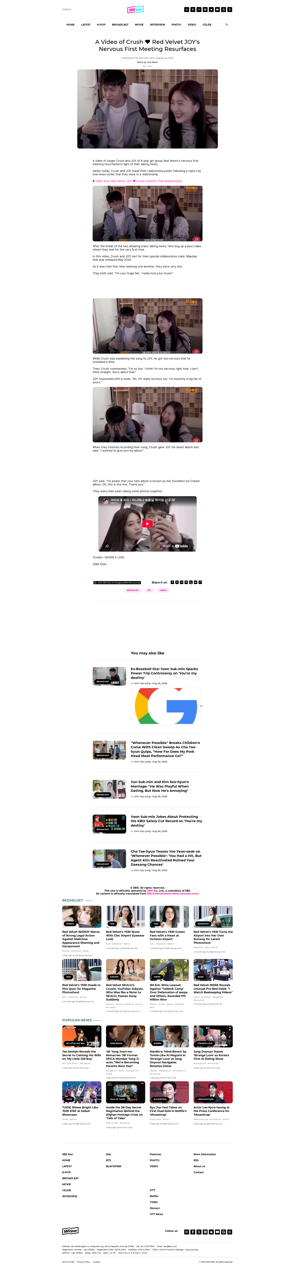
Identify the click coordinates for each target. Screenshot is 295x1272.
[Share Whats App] (177, 582)
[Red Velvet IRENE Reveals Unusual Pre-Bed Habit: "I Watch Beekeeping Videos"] (213, 970)
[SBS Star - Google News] (223, 9)
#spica (121, 1070)
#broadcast (199, 1000)
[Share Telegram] (181, 582)
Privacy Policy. (83, 1262)
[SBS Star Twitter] (199, 9)
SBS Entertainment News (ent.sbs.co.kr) (173, 893)
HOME (71, 24)
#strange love (179, 1070)
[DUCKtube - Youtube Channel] (217, 1232)
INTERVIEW (157, 24)
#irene (196, 997)
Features (155, 1154)
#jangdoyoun (165, 1070)
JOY (149, 590)
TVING (154, 1202)
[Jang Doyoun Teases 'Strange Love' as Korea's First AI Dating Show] (213, 1036)
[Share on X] (191, 582)
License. (96, 1262)
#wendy (66, 951)
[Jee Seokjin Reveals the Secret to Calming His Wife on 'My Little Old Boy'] (81, 1036)
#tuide (65, 1119)
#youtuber (111, 1007)
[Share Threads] (186, 582)
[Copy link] (200, 582)
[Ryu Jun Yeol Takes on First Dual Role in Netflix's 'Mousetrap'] (169, 1092)
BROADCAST (120, 24)
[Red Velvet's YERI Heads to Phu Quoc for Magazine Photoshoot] (81, 970)
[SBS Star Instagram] (186, 9)
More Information (205, 1154)
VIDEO (192, 24)
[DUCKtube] (217, 9)
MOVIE (139, 24)
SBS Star (67, 1154)
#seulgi (119, 1004)
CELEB (207, 24)
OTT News (156, 1214)
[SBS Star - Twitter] (199, 1232)
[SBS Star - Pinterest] (205, 1232)
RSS (196, 1160)
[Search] (226, 24)
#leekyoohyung (201, 1119)
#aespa (169, 1004)
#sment (153, 1004)
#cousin (139, 1004)
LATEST (86, 24)
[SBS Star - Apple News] (211, 1232)
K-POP (101, 24)
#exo (152, 1007)
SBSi (150, 890)
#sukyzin (110, 1004)
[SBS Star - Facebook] (192, 1232)
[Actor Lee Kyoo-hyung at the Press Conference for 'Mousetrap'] (213, 1092)
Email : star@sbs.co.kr (167, 1246)
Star (108, 1154)
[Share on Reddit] (195, 582)
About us (199, 1166)
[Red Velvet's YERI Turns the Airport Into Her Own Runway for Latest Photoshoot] (213, 917)
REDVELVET (133, 590)
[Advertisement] (148, 285)
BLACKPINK (113, 1166)
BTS (108, 1160)
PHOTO (176, 24)
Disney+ (155, 1208)
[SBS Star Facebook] (192, 9)
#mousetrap (215, 1119)
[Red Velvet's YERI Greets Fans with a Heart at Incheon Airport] (169, 917)
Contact (199, 1172)
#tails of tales (112, 1123)
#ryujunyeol (155, 1119)
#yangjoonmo (132, 1070)
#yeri (108, 944)
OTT (152, 1190)
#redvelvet (76, 951)
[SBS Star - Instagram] (186, 1232)
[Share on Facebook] (172, 582)
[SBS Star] (70, 1231)
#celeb (86, 951)
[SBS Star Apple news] (211, 9)
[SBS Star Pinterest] (205, 9)
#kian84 (153, 1070)
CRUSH (163, 590)
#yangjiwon (111, 1070)
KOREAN (66, 9)
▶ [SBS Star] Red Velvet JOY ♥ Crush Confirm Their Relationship (137, 181)
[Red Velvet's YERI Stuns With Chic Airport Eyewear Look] (125, 917)
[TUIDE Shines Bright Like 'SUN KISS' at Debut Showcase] (81, 1092)
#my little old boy (70, 1063)
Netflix (154, 1196)
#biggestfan (217, 997)
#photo (127, 944)
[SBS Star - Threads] (229, 9)
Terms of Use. (68, 1262)
